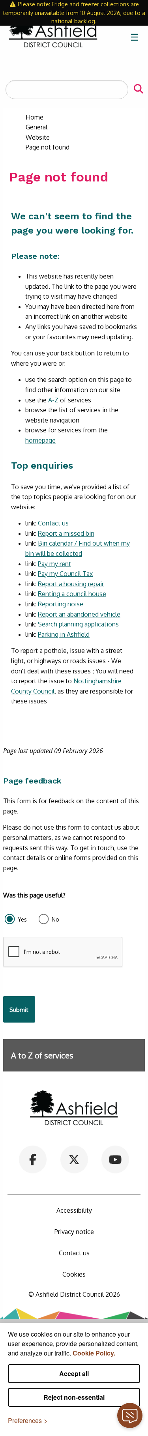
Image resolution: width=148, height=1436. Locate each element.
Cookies (74, 1274)
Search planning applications (78, 624)
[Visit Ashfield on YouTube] (115, 1159)
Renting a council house (72, 594)
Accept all (74, 1373)
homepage (40, 440)
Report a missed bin (66, 533)
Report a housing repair (71, 584)
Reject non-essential (74, 1397)
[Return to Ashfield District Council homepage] (53, 37)
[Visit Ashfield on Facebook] (32, 1159)
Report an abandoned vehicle (79, 614)
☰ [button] (134, 37)
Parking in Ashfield (64, 634)
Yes (22, 919)
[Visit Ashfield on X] (74, 1159)
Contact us (53, 523)
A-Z (53, 400)
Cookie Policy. (94, 1352)
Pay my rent (54, 564)
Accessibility (74, 1210)
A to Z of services (42, 1055)
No (55, 919)
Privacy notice (74, 1232)
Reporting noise (60, 604)
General (36, 127)
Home (34, 117)
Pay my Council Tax (65, 574)
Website (38, 137)
